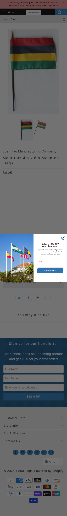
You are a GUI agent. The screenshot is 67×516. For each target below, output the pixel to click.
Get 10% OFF (50, 271)
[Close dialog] (63, 238)
